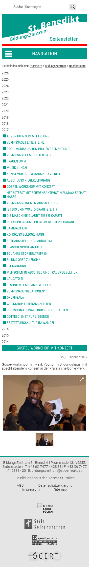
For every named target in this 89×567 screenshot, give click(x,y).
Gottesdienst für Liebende (28, 316)
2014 (5, 342)
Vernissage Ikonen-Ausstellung (32, 203)
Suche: (18, 7)
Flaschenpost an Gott (25, 247)
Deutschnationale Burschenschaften (37, 310)
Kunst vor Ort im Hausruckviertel (34, 174)
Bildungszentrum (55, 66)
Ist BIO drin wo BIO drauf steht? (32, 209)
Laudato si (15, 279)
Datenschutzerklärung (55, 485)
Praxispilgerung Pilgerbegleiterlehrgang (41, 222)
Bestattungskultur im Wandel (31, 323)
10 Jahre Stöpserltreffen (27, 253)
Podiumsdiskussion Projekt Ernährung (38, 149)
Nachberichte (77, 66)
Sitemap (60, 489)
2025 (5, 79)
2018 (5, 124)
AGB (20, 485)
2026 (5, 73)
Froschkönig (17, 266)
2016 (5, 329)
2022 (5, 98)
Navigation (44, 54)
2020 (5, 111)
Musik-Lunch (17, 168)
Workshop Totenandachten (29, 304)
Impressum (31, 489)
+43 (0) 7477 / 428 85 (45, 467)
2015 (5, 335)
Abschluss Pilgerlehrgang (28, 180)
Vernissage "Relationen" (26, 291)
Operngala (15, 297)
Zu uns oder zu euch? (23, 260)
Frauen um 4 (16, 161)
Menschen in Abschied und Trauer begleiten (42, 272)
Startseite (36, 66)
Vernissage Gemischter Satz (29, 155)
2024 (5, 86)
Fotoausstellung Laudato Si (29, 241)
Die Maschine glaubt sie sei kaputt (34, 216)
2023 (5, 92)
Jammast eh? (17, 228)
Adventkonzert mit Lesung (28, 136)
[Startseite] (44, 30)
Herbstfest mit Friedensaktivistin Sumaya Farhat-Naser (46, 194)
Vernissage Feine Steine (25, 142)
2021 (5, 105)
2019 (5, 117)
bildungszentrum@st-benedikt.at (57, 470)
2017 (5, 130)
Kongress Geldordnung (25, 234)
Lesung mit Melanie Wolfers (29, 285)
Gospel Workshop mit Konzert (31, 187)
